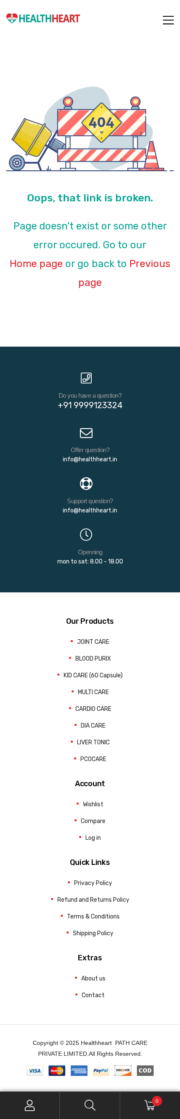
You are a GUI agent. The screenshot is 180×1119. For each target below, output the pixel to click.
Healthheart (96, 1042)
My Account (30, 1105)
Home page (36, 264)
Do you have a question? (90, 395)
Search (90, 1105)
